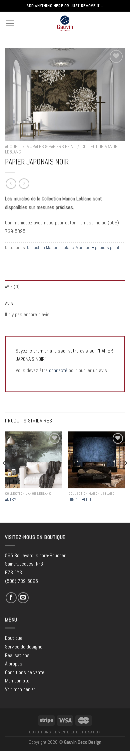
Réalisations (17, 655)
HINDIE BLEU (79, 500)
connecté (58, 370)
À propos (13, 663)
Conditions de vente (24, 672)
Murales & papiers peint (51, 146)
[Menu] (10, 23)
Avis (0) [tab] (12, 287)
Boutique (13, 637)
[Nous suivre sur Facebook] (11, 597)
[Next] (125, 476)
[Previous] (4, 476)
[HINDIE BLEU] (96, 459)
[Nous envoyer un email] (23, 597)
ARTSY (10, 500)
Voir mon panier (20, 689)
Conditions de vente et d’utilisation (65, 732)
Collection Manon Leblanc (50, 247)
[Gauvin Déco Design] (65, 23)
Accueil (12, 146)
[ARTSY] (33, 459)
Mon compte (17, 680)
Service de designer (24, 646)
